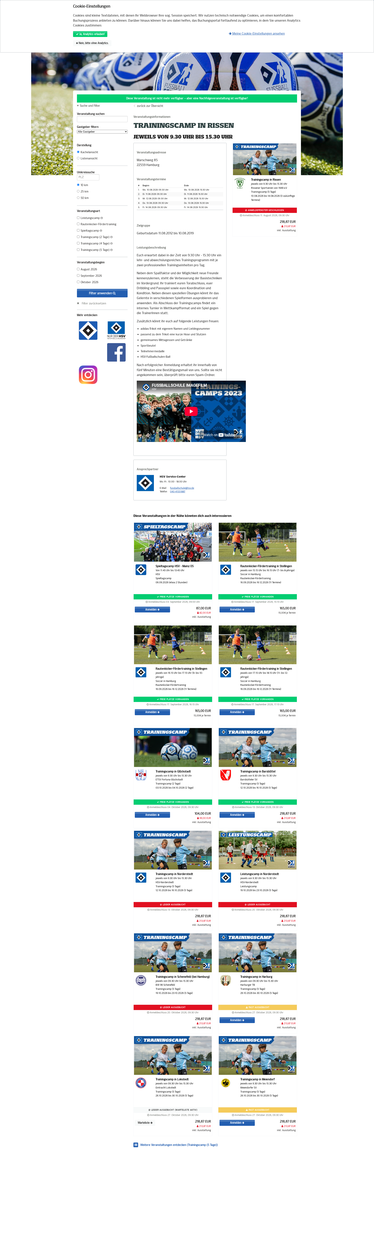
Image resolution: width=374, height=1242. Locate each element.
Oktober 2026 (89, 282)
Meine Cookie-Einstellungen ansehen (258, 33)
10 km (84, 185)
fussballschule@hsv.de (182, 488)
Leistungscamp (91, 218)
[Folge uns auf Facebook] (116, 352)
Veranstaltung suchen (91, 114)
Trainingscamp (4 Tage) (95, 243)
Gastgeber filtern (88, 127)
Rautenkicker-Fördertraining (98, 224)
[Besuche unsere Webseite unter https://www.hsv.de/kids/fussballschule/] (88, 330)
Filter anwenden (101, 293)
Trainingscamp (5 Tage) (95, 250)
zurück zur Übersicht (150, 106)
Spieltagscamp (90, 230)
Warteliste (144, 1122)
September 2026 (91, 276)
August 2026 (89, 269)
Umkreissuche (86, 172)
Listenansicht (89, 158)
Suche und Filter (90, 106)
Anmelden (151, 609)
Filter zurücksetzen (94, 303)
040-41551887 (177, 491)
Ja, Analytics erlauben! (92, 34)
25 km (84, 191)
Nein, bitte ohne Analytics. (93, 43)
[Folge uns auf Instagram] (88, 374)
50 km (85, 198)
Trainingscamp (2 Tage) (95, 237)
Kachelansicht (89, 152)
